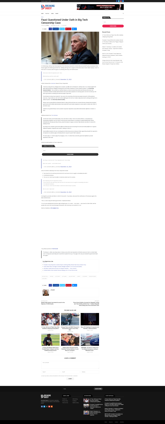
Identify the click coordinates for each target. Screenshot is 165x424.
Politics (47, 13)
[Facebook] (117, 1)
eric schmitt (57, 276)
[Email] (123, 1)
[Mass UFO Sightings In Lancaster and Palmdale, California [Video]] (90, 319)
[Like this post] (50, 29)
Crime (52, 13)
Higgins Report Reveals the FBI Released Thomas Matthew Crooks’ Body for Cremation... (70, 349)
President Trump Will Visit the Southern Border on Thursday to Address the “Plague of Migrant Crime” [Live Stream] (112, 41)
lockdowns (84, 276)
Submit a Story (76, 402)
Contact (116, 422)
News (42, 13)
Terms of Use (65, 402)
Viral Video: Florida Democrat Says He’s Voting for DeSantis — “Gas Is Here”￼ (60, 268)
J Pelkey (47, 25)
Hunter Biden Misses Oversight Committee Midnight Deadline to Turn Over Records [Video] (63, 266)
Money (56, 13)
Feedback (75, 400)
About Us (111, 422)
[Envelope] (49, 406)
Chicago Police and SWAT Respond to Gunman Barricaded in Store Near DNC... (70, 328)
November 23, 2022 (66, 79)
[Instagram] (121, 1)
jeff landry (64, 276)
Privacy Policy (65, 400)
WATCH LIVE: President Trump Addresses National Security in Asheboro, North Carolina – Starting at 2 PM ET (112, 55)
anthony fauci (45, 276)
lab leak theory (72, 276)
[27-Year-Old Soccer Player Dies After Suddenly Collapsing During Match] (50, 319)
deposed (51, 276)
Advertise (122, 422)
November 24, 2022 (66, 192)
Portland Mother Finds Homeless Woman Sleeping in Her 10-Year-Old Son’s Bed (60, 270)
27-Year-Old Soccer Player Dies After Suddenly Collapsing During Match (95, 400)
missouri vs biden (92, 276)
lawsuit (78, 276)
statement (53, 83)
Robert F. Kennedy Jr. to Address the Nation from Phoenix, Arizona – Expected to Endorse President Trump (112, 48)
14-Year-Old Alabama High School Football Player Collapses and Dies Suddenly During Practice (50, 349)
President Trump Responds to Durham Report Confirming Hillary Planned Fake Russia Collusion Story (65, 264)
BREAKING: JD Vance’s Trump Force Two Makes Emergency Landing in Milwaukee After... (89, 349)
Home (106, 422)
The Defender (54, 115)
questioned (44, 278)
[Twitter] (119, 1)
